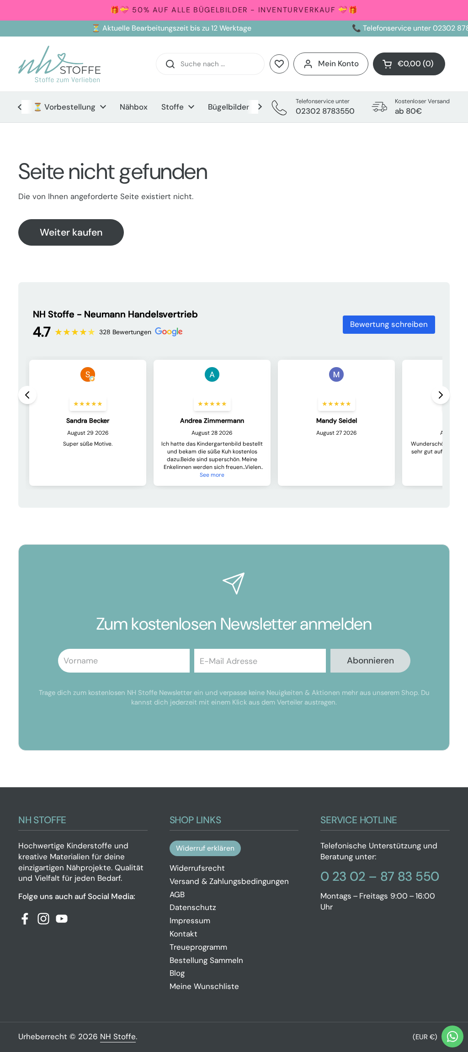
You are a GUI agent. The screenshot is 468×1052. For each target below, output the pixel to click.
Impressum (190, 920)
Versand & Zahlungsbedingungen (229, 881)
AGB (177, 894)
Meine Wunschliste (204, 986)
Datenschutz (193, 907)
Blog (177, 973)
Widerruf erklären (205, 848)
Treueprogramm (198, 947)
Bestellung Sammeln (206, 960)
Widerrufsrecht (197, 868)
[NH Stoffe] (59, 64)
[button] (409, 64)
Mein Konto (338, 63)
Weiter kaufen (71, 232)
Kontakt (183, 934)
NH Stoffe (118, 1036)
